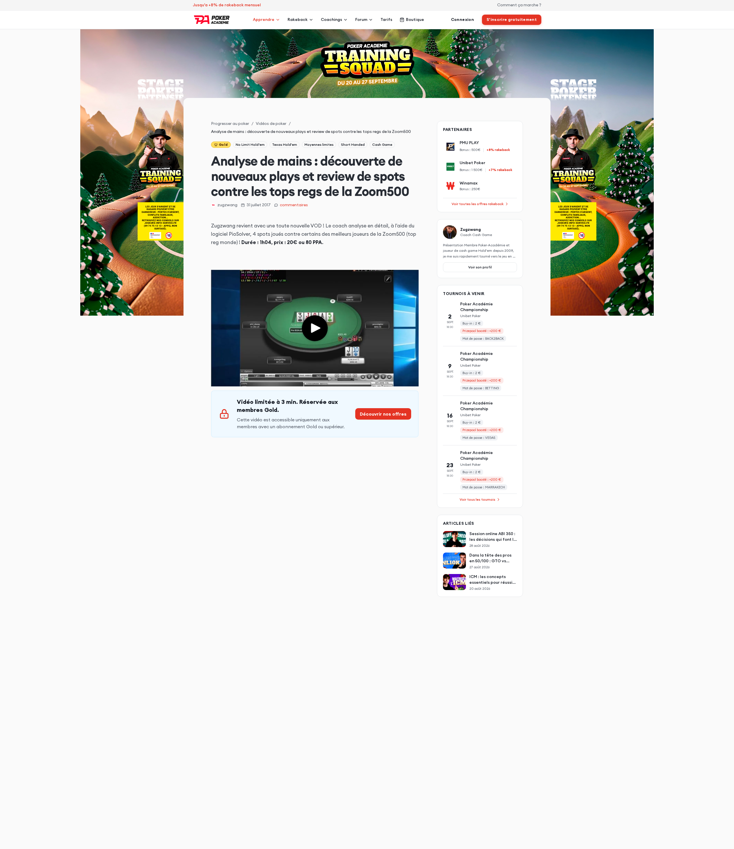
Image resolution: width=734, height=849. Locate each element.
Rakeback (298, 19)
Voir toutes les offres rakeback (477, 204)
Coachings (331, 19)
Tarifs (386, 19)
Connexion (462, 19)
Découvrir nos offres (383, 414)
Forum (361, 19)
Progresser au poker (230, 123)
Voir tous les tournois (477, 499)
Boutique (415, 19)
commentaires (294, 204)
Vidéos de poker (271, 123)
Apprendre (263, 19)
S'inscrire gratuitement (512, 19)
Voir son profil (480, 267)
